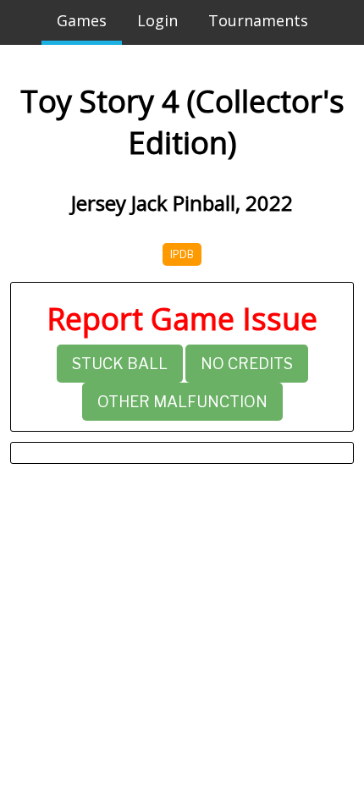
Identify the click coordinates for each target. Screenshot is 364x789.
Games (82, 20)
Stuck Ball (120, 363)
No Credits (247, 363)
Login (157, 20)
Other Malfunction (182, 402)
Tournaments (258, 20)
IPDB (182, 254)
